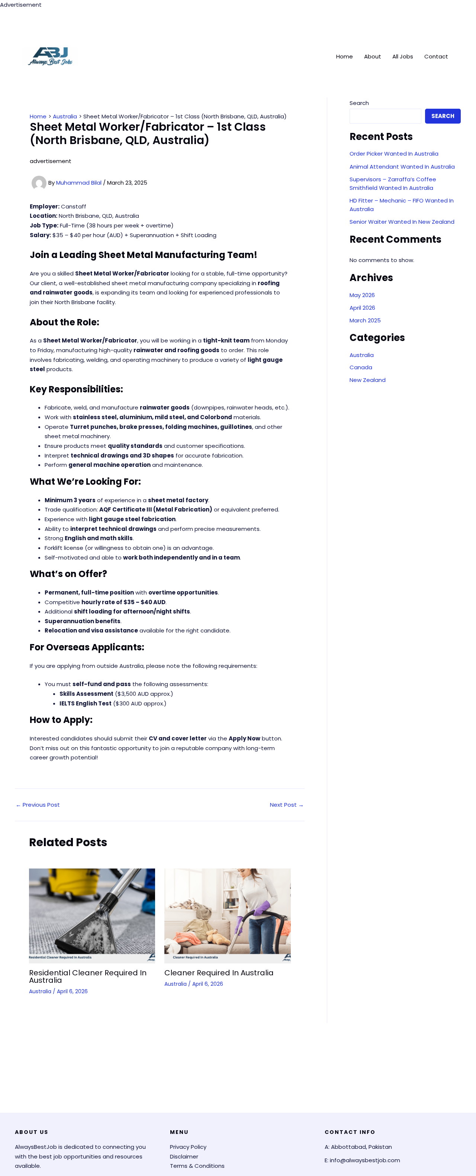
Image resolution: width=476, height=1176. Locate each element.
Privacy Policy (188, 1147)
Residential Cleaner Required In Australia (88, 976)
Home (344, 56)
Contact (436, 56)
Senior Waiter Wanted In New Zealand (402, 222)
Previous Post (38, 804)
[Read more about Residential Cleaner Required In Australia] (92, 915)
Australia (40, 991)
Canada (361, 367)
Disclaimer (184, 1156)
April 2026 (362, 308)
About (372, 56)
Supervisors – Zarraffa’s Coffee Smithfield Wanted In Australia (393, 183)
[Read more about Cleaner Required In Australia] (227, 915)
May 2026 (362, 295)
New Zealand (368, 380)
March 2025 (365, 320)
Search (359, 103)
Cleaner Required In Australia (219, 973)
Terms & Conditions (197, 1166)
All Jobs (402, 56)
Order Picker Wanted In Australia (394, 153)
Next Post (287, 804)
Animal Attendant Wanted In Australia (402, 166)
